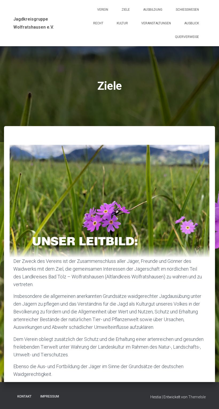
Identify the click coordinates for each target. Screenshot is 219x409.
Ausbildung (152, 9)
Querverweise (187, 37)
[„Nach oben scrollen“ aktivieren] (208, 398)
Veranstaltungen (156, 23)
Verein (102, 9)
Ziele (126, 9)
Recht (98, 23)
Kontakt (24, 396)
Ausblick (191, 23)
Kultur (122, 23)
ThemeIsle (197, 397)
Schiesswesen (187, 9)
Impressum (49, 396)
